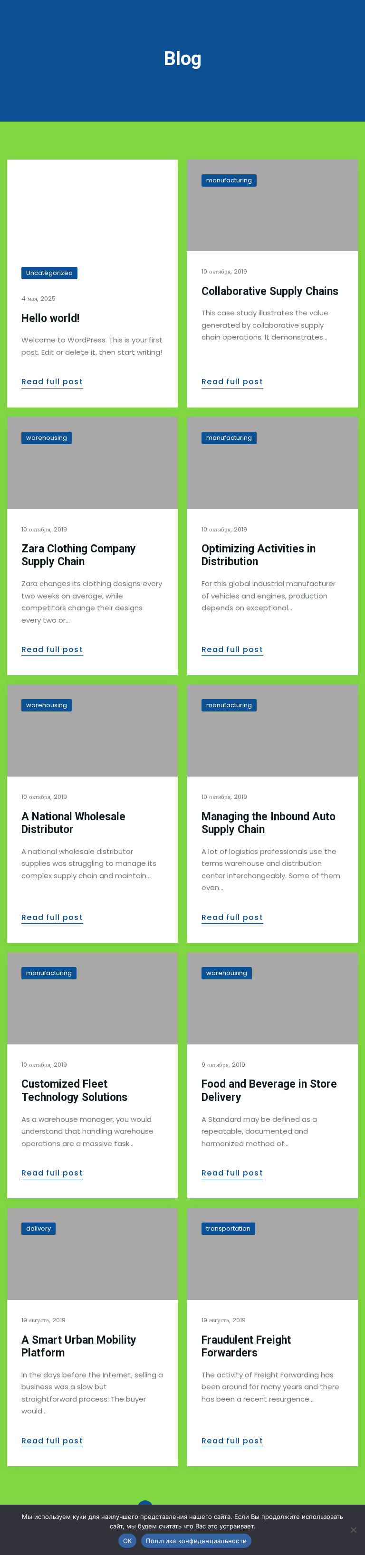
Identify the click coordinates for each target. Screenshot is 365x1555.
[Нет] (353, 1530)
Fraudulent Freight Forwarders (246, 1347)
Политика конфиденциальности (196, 1541)
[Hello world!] (92, 206)
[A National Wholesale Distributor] (92, 730)
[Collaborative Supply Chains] (272, 206)
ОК (127, 1541)
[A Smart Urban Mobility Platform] (92, 1254)
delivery (38, 1228)
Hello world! (50, 318)
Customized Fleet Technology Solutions (74, 1091)
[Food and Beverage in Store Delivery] (272, 998)
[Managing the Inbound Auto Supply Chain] (272, 730)
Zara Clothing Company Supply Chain (78, 555)
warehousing (46, 437)
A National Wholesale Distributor (73, 823)
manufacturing (229, 180)
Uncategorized (49, 272)
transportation (228, 1228)
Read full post (52, 382)
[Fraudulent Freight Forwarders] (272, 1254)
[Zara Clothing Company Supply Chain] (92, 463)
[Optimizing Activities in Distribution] (272, 463)
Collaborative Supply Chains (270, 291)
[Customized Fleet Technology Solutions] (92, 998)
